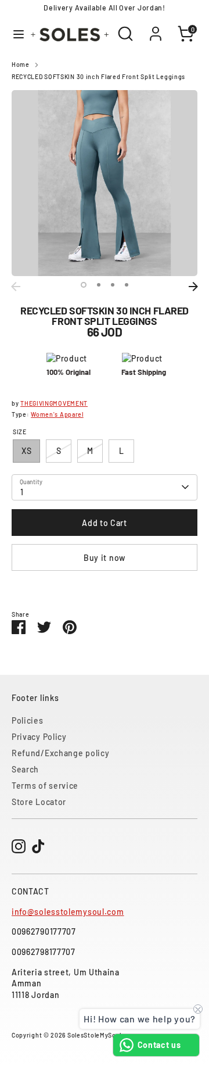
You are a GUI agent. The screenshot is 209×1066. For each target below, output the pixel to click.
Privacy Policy (39, 737)
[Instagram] (19, 846)
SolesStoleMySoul (94, 1035)
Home (21, 64)
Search (25, 769)
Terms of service (45, 785)
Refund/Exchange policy (60, 753)
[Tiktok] (38, 846)
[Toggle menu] (14, 34)
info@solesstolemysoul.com (68, 912)
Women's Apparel (57, 414)
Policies (28, 720)
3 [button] (112, 285)
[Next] (193, 286)
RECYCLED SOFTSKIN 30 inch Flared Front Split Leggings (98, 76)
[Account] (155, 28)
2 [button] (98, 285)
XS (26, 451)
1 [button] (84, 285)
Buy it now (104, 558)
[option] (104, 183)
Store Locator (39, 802)
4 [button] (126, 285)
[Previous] (15, 286)
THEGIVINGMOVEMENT (54, 403)
